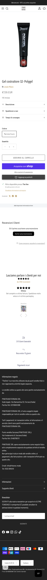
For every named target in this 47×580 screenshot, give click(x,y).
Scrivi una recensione (23, 234)
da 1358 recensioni (23, 282)
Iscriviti (23, 524)
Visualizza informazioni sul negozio (15, 190)
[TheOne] (23, 8)
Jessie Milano (8, 87)
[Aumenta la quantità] (14, 146)
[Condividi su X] (10, 196)
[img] (23, 278)
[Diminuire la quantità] (4, 146)
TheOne (9, 569)
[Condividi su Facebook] (13, 196)
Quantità (5, 141)
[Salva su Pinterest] (16, 196)
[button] (23, 177)
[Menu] (3, 8)
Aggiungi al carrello (23, 158)
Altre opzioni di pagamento (23, 172)
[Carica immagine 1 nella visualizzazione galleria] (23, 45)
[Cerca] (8, 8)
